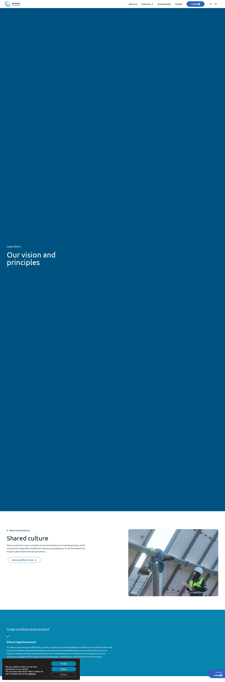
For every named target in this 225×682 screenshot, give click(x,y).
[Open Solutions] (152, 4)
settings (31, 674)
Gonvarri (218, 672)
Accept (64, 664)
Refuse (64, 669)
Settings (63, 674)
